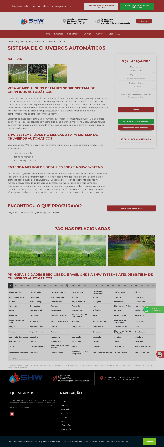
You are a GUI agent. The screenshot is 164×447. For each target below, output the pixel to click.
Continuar (149, 442)
